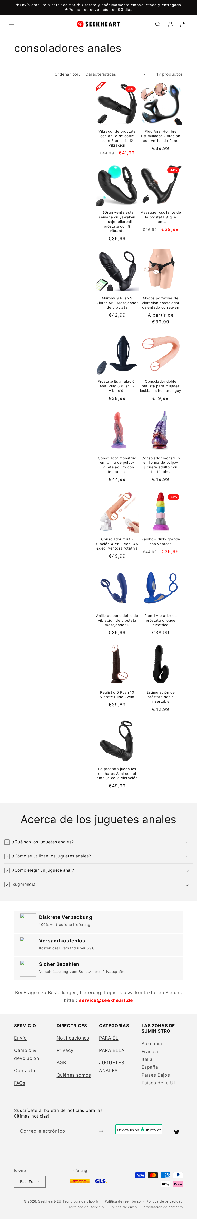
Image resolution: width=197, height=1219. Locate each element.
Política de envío (123, 1207)
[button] (12, 24)
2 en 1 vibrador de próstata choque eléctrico (160, 620)
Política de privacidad (164, 1201)
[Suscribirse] (101, 1131)
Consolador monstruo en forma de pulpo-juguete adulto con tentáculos (117, 465)
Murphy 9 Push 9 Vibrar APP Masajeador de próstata (117, 303)
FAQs (19, 1083)
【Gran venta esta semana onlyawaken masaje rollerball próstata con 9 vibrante (117, 221)
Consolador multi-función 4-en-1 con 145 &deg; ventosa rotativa (117, 544)
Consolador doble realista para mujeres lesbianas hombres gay (160, 386)
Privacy (65, 1050)
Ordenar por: (67, 74)
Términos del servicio (86, 1207)
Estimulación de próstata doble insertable (160, 697)
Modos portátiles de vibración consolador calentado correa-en (161, 303)
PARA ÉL (109, 1038)
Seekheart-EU (49, 1201)
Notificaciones (73, 1038)
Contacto (24, 1070)
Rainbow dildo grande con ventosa (160, 541)
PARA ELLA (112, 1050)
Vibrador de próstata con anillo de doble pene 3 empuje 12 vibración (117, 138)
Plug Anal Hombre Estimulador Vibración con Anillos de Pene (160, 136)
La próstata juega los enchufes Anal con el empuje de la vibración (117, 773)
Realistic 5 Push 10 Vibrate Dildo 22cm (117, 694)
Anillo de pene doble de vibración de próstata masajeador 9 (117, 620)
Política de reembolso (123, 1201)
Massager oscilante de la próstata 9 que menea (160, 217)
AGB (61, 1062)
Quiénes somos (74, 1075)
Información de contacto (163, 1207)
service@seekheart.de (106, 1000)
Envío (20, 1038)
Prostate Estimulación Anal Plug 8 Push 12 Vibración (117, 386)
